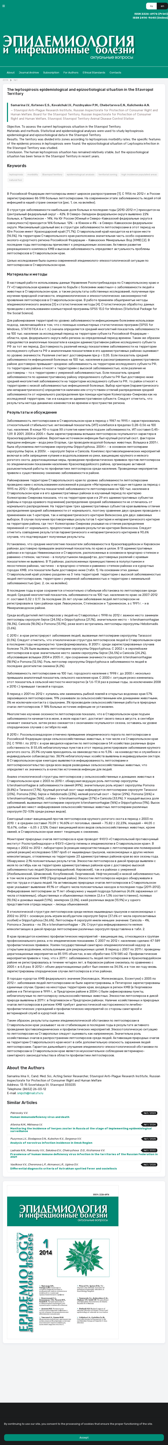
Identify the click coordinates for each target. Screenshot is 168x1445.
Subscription (51, 72)
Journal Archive (29, 72)
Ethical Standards (94, 72)
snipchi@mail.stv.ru (30, 1093)
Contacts (115, 72)
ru (151, 6)
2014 (5, 80)
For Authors (71, 72)
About (11, 72)
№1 (15, 80)
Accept (84, 1437)
